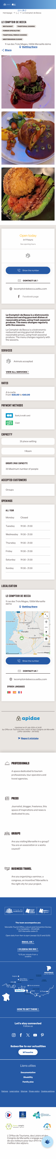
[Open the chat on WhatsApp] (47, 1142)
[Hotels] (21, 10)
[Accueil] (18, 10)
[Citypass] (23, 10)
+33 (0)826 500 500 (26, 949)
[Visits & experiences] (25, 10)
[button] (36, 10)
